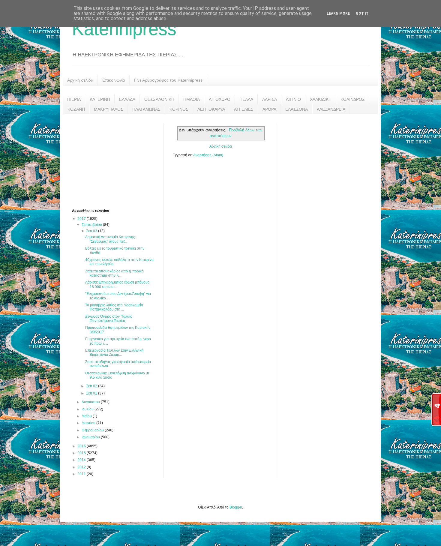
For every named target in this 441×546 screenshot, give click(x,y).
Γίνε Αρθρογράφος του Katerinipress (168, 80)
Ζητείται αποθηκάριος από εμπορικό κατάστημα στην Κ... (114, 273)
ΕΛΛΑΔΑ (127, 99)
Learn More (338, 13)
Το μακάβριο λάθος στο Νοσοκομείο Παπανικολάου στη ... (114, 307)
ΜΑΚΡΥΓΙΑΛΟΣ (108, 109)
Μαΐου (87, 416)
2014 (82, 460)
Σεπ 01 (92, 393)
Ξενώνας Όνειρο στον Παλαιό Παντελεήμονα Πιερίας (108, 318)
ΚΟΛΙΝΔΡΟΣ (352, 99)
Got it (362, 13)
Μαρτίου (89, 423)
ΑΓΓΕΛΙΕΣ (244, 109)
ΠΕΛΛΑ (246, 99)
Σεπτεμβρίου (92, 225)
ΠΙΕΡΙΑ (74, 99)
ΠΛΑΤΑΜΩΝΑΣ (146, 109)
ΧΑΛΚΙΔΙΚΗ (321, 99)
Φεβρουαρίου (93, 430)
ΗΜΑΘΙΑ (191, 99)
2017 (82, 219)
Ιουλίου (88, 409)
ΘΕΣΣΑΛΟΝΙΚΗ (159, 99)
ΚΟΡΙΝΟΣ (179, 109)
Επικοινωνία (113, 80)
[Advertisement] (117, 160)
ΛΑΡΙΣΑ (269, 99)
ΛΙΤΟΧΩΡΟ (219, 99)
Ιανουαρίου (91, 437)
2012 (82, 467)
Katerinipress (124, 29)
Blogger (236, 507)
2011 (82, 474)
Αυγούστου (91, 402)
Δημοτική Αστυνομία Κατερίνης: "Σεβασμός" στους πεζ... (110, 239)
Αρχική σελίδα (80, 80)
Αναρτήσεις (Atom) (208, 155)
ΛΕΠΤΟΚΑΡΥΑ (211, 109)
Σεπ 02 (92, 386)
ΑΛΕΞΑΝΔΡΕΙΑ (331, 109)
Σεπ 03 (92, 231)
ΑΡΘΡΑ (269, 109)
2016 (82, 446)
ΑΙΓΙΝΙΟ (293, 99)
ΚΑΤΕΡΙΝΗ (100, 99)
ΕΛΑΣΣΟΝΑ (296, 109)
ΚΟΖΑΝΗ (76, 109)
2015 (82, 453)
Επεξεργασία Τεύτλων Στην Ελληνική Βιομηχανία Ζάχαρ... (114, 352)
